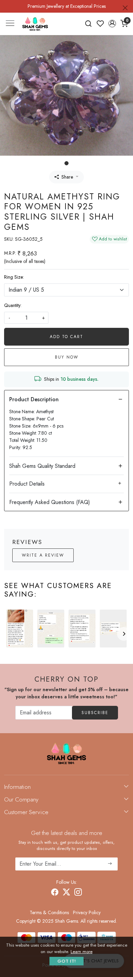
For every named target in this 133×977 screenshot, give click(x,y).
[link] (88, 23)
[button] (112, 23)
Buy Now (66, 357)
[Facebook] (55, 893)
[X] (66, 893)
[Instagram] (78, 893)
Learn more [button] (81, 951)
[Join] (110, 863)
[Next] (124, 634)
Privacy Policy (87, 912)
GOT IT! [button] (66, 961)
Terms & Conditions (49, 912)
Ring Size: (14, 277)
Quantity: (12, 305)
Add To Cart (66, 337)
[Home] (35, 24)
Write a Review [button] (43, 555)
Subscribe (95, 713)
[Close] (125, 8)
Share (67, 176)
